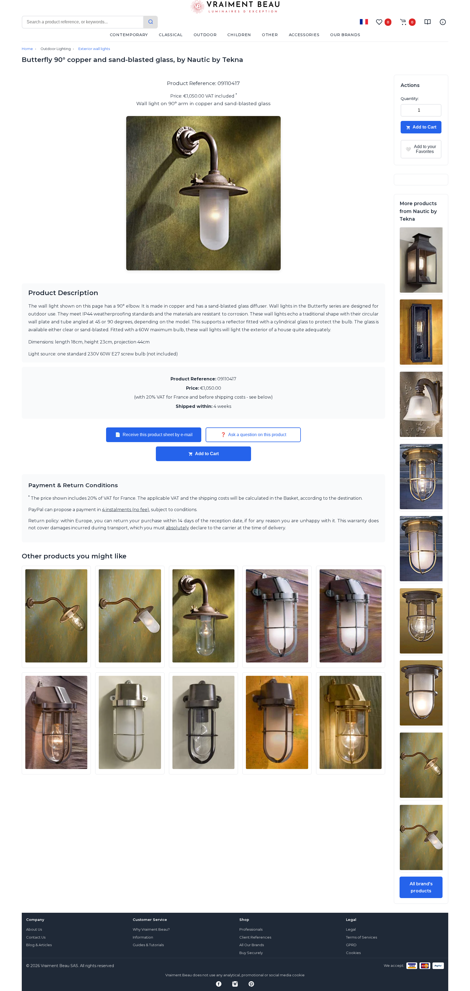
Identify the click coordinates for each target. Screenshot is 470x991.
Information (143, 937)
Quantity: (410, 98)
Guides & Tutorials (148, 945)
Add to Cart (207, 453)
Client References (255, 937)
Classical (171, 34)
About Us (34, 929)
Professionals (250, 929)
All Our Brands (251, 945)
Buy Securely (251, 953)
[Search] (151, 22)
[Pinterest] (251, 984)
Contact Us (35, 937)
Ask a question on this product (253, 434)
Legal (351, 929)
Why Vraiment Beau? (151, 929)
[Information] (442, 22)
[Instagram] (235, 984)
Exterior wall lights (94, 49)
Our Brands (345, 34)
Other (270, 34)
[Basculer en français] (363, 21)
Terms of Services (361, 937)
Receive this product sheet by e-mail (154, 434)
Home (27, 49)
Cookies (353, 953)
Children (239, 34)
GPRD (351, 945)
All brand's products (421, 887)
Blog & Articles (39, 945)
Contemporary (129, 34)
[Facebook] (218, 984)
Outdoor (205, 34)
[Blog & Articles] (427, 22)
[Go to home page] (235, 8)
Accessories (304, 34)
